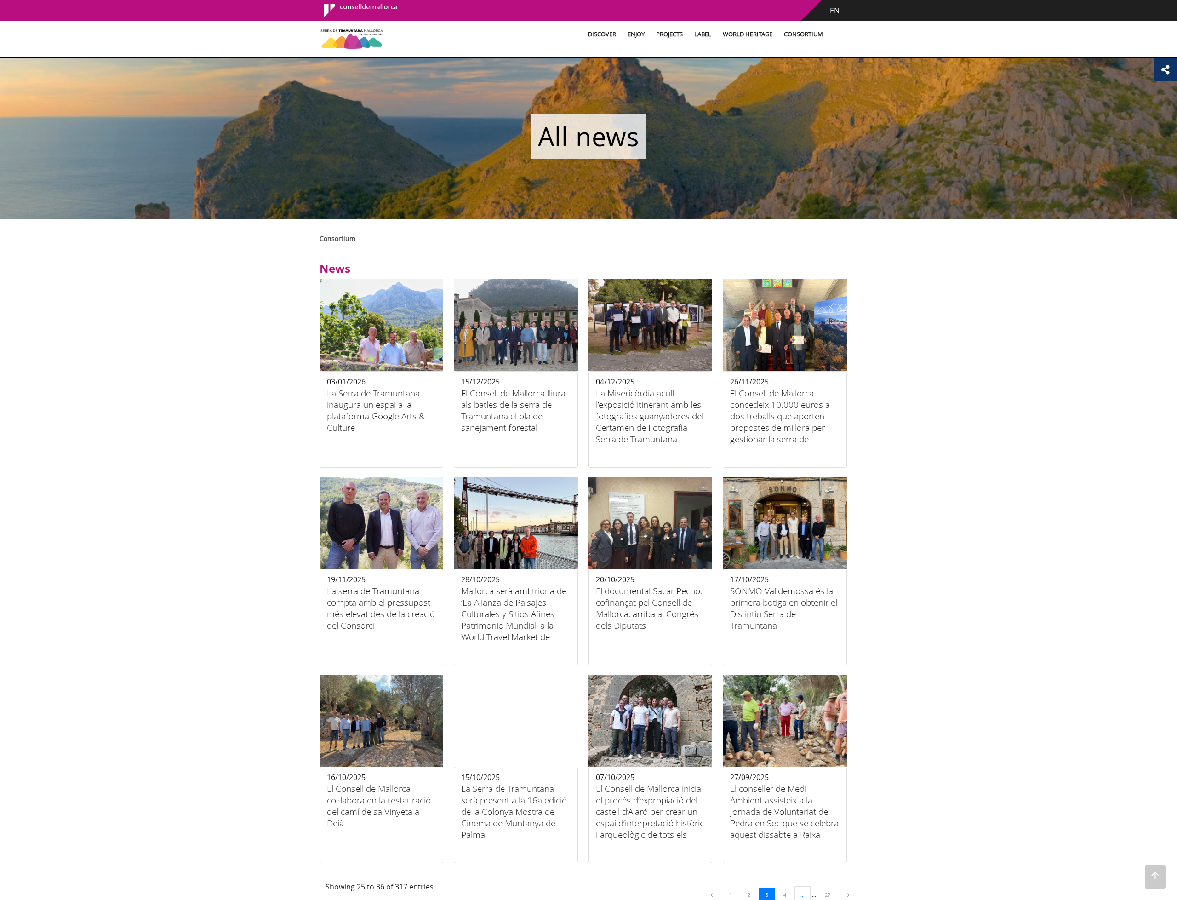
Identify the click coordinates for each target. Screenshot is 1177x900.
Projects (669, 34)
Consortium (803, 34)
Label (702, 34)
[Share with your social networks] (1165, 69)
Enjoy (636, 34)
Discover (602, 34)
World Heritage (747, 34)
